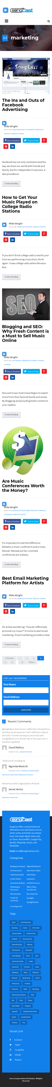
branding (15, 928)
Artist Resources (26, 922)
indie (36, 956)
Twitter (17, 1045)
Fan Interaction (30, 129)
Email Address (11, 697)
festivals (29, 944)
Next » (32, 662)
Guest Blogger (16, 956)
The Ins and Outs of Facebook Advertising (23, 105)
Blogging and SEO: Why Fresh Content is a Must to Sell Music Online (25, 333)
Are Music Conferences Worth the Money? (23, 486)
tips (23, 1022)
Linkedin (18, 1055)
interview (27, 967)
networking (26, 978)
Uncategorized (16, 906)
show (21, 1000)
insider (31, 961)
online (37, 978)
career (25, 928)
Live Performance (33, 883)
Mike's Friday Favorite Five (31, 888)
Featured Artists (17, 944)
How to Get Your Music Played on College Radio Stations (20, 204)
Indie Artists (14, 775)
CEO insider (36, 928)
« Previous (9, 658)
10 (22, 662)
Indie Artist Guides (33, 871)
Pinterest (18, 1060)
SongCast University (17, 133)
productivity (15, 983)
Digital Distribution (18, 129)
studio (14, 1017)
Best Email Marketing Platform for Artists (25, 580)
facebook (14, 939)
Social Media (16, 1006)
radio (25, 989)
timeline (14, 1022)
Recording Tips (32, 894)
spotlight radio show (30, 1011)
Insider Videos (15, 879)
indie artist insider (17, 961)
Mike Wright (11, 126)
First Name (9, 684)
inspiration (15, 967)
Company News (16, 933)
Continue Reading (11, 184)
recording (35, 989)
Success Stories (25, 1017)
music (25, 972)
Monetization (15, 894)
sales (32, 995)
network (14, 978)
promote (27, 983)
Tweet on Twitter (33, 140)
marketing (15, 972)
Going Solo (28, 950)
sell (13, 1000)
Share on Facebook (13, 140)
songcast (28, 1006)
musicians (36, 972)
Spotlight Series (33, 902)
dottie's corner (31, 933)
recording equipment (19, 995)
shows (30, 1000)
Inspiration (31, 879)
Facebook (18, 1040)
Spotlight (30, 898)
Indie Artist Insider (17, 875)
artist (13, 922)
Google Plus (19, 1050)
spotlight (15, 1011)
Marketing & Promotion (24, 227)
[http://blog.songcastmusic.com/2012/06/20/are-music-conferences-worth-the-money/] (26, 450)
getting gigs (16, 950)
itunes (37, 967)
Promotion (15, 989)
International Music (17, 883)
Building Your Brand (18, 510)
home (28, 956)
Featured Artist (27, 939)
